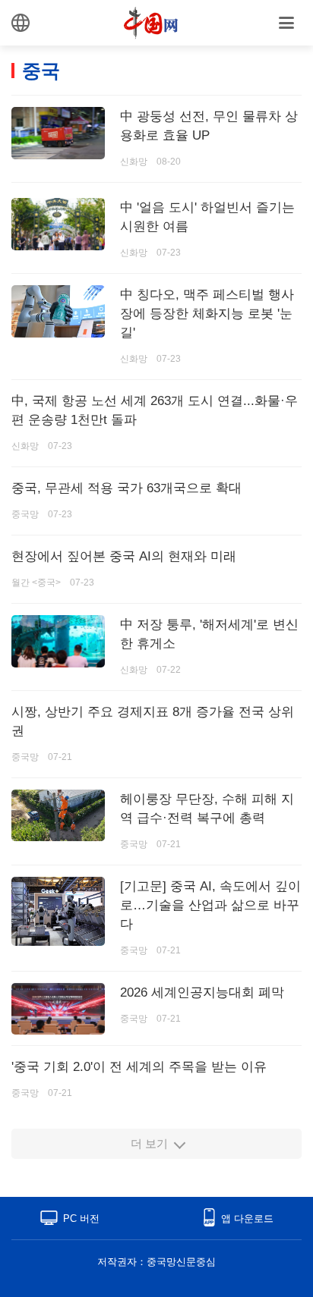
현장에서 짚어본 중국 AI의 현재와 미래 (123, 556)
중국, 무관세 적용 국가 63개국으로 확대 (126, 488)
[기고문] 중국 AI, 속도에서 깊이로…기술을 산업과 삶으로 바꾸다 (210, 905)
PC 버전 (81, 1218)
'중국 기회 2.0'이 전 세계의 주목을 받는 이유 (139, 1067)
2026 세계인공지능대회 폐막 (202, 992)
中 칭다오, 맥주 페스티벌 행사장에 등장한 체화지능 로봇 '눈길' (207, 313)
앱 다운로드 (247, 1218)
